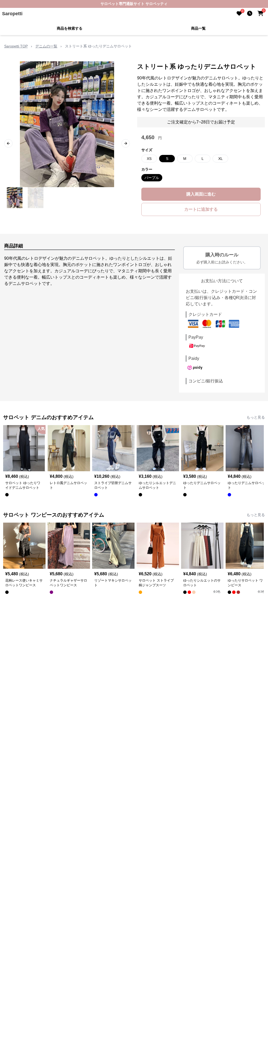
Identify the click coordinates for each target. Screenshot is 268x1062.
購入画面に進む (201, 194)
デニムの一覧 (46, 46)
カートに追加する (201, 209)
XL (220, 158)
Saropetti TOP (16, 46)
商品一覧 (198, 28)
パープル (151, 178)
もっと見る (256, 417)
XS (149, 158)
